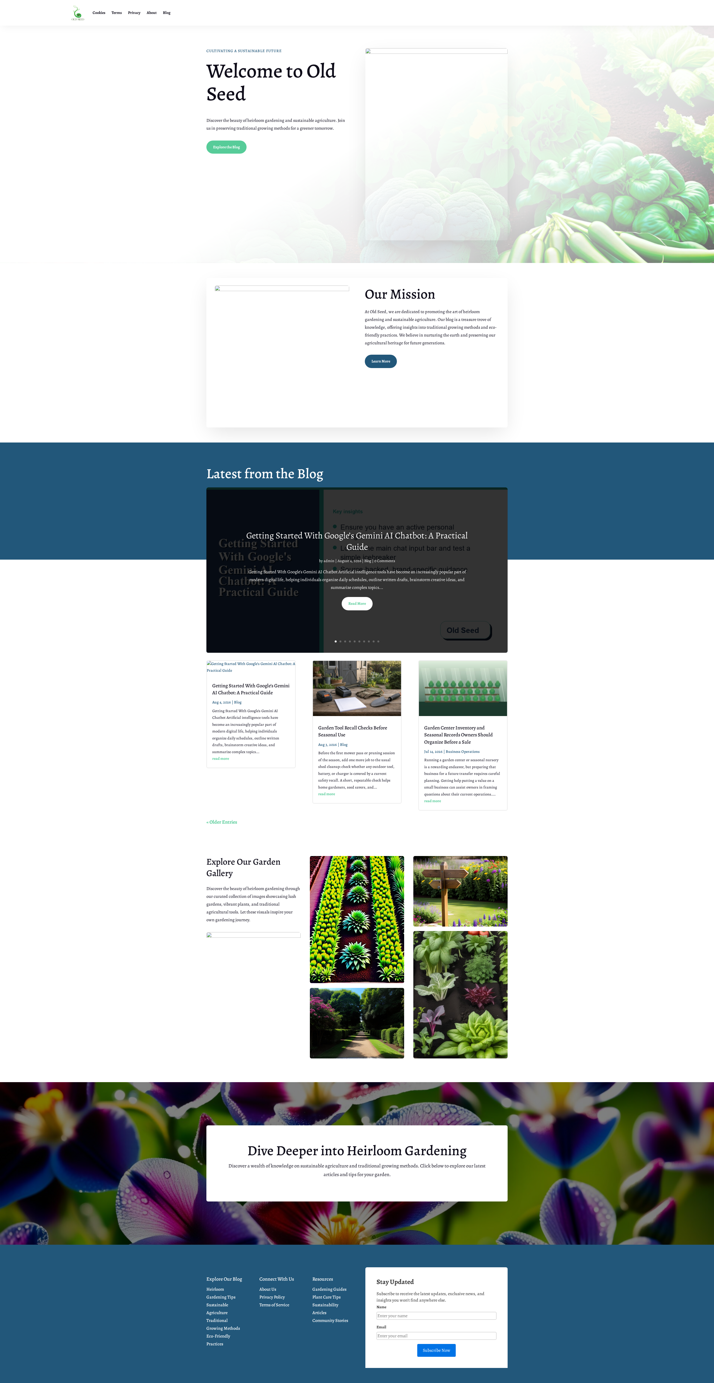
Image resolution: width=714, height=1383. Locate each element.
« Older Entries (221, 822)
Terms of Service (274, 1305)
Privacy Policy (272, 1297)
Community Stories (330, 1320)
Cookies (99, 12)
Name (381, 1307)
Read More (357, 603)
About (152, 12)
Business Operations (463, 751)
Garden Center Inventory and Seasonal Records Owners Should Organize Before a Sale (458, 734)
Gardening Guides (329, 1289)
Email (381, 1327)
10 (378, 641)
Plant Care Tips (326, 1297)
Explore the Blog (226, 147)
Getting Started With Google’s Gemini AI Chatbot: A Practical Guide (357, 541)
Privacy (134, 12)
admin (329, 561)
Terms (117, 12)
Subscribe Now (436, 1350)
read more (220, 758)
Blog (166, 12)
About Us (267, 1289)
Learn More (381, 361)
